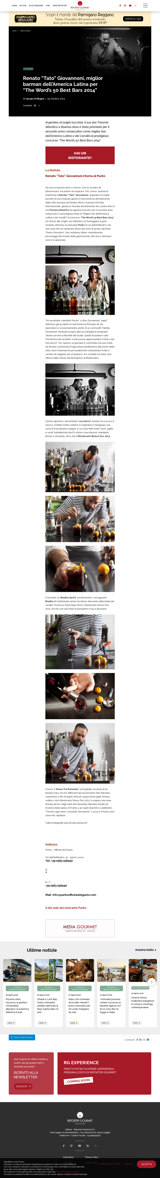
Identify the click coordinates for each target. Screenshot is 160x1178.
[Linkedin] (140, 1040)
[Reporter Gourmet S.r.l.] (80, 5)
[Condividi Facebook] (35, 105)
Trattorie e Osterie (140, 988)
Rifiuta (128, 1164)
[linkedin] (87, 1146)
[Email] (148, 1040)
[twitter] (135, 5)
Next (152, 982)
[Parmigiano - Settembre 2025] (80, 18)
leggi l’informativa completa (67, 1172)
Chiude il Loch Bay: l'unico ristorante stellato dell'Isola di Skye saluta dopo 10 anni (47, 1005)
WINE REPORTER (60, 6)
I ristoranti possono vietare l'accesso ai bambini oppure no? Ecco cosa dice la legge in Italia (110, 1005)
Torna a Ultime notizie (22, 1037)
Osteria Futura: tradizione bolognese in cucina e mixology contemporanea (142, 1002)
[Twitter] (144, 1040)
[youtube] (130, 5)
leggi (10, 1023)
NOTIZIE (23, 6)
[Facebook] (137, 1040)
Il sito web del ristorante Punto (65, 907)
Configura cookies (109, 1164)
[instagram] (125, 5)
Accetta (146, 1164)
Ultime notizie (25, 31)
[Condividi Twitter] (39, 105)
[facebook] (120, 5)
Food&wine (28, 69)
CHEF (48, 6)
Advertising (68, 1157)
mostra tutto (144, 950)
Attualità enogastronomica (17, 988)
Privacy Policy (91, 1157)
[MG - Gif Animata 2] (80, 155)
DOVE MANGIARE (36, 6)
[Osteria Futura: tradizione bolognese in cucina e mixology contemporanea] (143, 970)
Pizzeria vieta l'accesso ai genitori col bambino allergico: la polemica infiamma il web (17, 1005)
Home (14, 31)
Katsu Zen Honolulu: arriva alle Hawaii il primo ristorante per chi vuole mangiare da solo (79, 1005)
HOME (14, 6)
